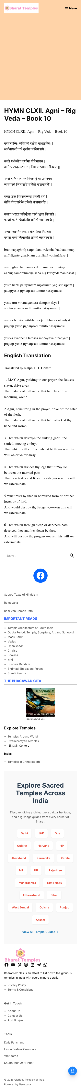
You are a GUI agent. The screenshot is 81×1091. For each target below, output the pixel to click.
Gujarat (22, 845)
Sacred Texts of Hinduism (21, 594)
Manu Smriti (15, 637)
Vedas (12, 641)
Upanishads (16, 646)
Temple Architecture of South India (30, 627)
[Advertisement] (40, 59)
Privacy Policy (17, 985)
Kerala (65, 858)
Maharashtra (27, 882)
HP (62, 845)
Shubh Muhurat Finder (18, 1062)
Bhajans (13, 655)
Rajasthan (55, 870)
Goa (57, 833)
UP (36, 870)
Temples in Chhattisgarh (24, 761)
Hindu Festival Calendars (20, 1049)
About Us (14, 1011)
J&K (41, 833)
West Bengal (20, 907)
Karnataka (43, 858)
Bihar (54, 895)
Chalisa (12, 650)
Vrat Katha (11, 1055)
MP (21, 870)
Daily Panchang (14, 1042)
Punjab (64, 907)
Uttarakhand (31, 895)
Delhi (24, 833)
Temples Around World (23, 736)
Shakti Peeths (17, 673)
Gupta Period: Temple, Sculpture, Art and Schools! (41, 632)
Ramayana (11, 602)
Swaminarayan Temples (23, 741)
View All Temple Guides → (40, 931)
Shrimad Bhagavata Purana (25, 668)
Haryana (43, 845)
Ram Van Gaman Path (18, 611)
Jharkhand (18, 858)
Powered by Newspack (17, 1084)
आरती (10, 659)
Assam (40, 919)
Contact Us (15, 1015)
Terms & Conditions (20, 989)
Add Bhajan (15, 1020)
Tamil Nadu (54, 882)
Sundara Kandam (19, 664)
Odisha (44, 907)
